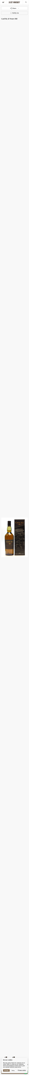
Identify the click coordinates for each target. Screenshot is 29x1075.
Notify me (15, 13)
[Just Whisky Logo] (14, 2)
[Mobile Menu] (3, 2)
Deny (13, 1070)
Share (14, 8)
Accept (6, 1070)
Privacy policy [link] (22, 1070)
